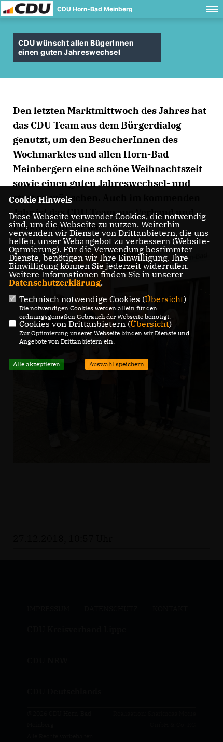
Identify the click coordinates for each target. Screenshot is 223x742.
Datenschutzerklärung (55, 282)
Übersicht (164, 299)
